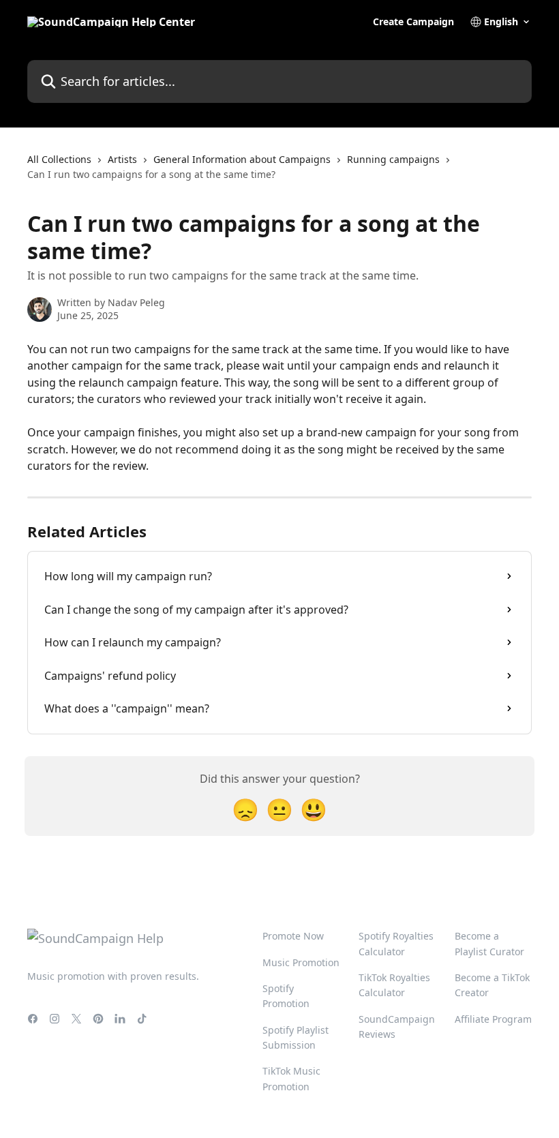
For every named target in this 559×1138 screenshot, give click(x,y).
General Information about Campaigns (242, 159)
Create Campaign (413, 22)
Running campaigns (393, 159)
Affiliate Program (493, 1019)
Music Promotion (300, 962)
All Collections (59, 159)
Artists (122, 159)
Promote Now (293, 935)
